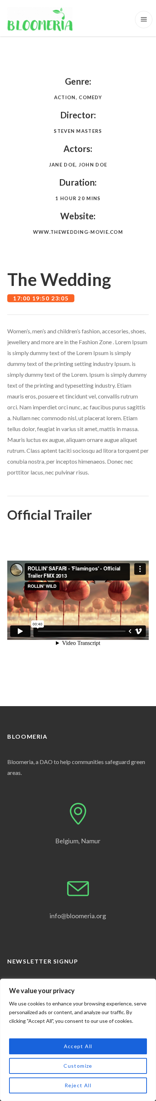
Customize (78, 1066)
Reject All (78, 1085)
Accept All (78, 1046)
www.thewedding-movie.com (78, 232)
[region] (78, 1040)
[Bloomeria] (40, 19)
